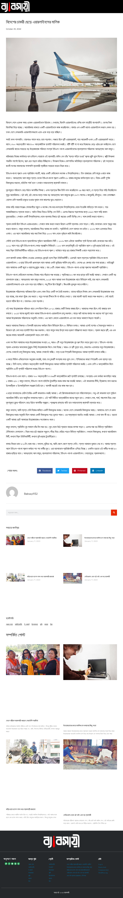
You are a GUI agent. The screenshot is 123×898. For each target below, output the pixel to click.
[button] (45, 470)
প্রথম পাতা (9, 624)
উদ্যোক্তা (35, 624)
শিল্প (51, 624)
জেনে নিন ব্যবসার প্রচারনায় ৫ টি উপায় (76, 876)
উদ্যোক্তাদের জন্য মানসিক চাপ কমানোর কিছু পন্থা (99, 538)
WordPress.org (103, 873)
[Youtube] (12, 863)
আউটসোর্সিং (18, 624)
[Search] (114, 513)
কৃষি (41, 624)
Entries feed (102, 867)
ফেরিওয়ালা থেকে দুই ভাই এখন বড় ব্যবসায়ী (97, 576)
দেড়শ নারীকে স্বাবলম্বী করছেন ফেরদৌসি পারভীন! (41, 538)
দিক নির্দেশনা (52, 876)
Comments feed (103, 870)
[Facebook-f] (9, 863)
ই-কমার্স (26, 624)
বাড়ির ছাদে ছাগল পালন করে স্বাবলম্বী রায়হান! (40, 576)
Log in (100, 864)
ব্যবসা (46, 624)
